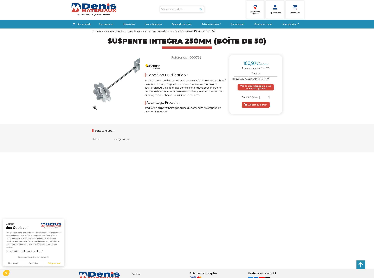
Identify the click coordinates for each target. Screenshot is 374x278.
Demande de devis (182, 24)
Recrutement (237, 24)
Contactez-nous (263, 24)
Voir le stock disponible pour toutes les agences (255, 87)
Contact (136, 274)
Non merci (13, 263)
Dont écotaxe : (250, 68)
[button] (6, 273)
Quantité (250, 97)
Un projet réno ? (290, 24)
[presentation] (107, 130)
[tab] (109, 130)
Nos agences (106, 24)
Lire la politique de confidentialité (24, 251)
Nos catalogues (153, 24)
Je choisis (33, 263)
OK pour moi (54, 263)
